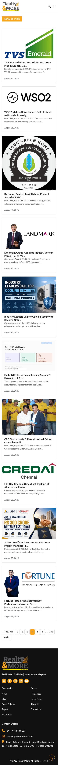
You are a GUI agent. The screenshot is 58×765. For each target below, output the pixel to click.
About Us (35, 704)
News (4, 694)
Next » (6, 637)
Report (5, 709)
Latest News (36, 699)
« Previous (8, 632)
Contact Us (36, 709)
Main (4, 699)
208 (51, 632)
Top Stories (7, 715)
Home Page (36, 694)
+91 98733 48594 (15, 731)
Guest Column (8, 704)
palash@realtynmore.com (19, 736)
